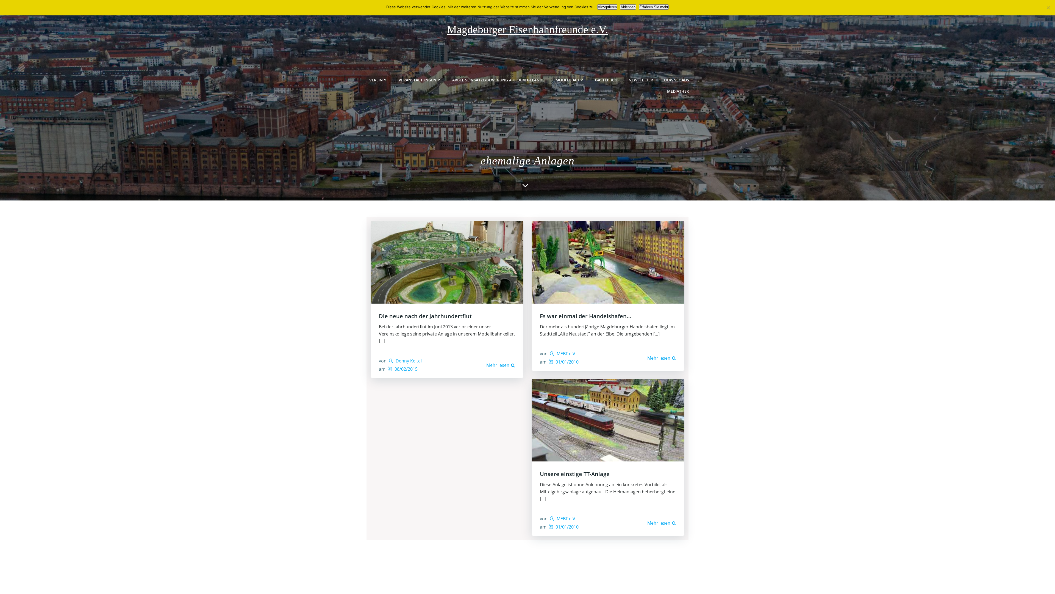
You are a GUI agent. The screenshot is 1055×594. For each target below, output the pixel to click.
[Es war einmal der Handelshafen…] (608, 262)
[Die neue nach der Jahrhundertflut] (447, 262)
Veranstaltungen (417, 79)
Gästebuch (606, 79)
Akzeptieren (607, 7)
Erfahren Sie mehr (653, 7)
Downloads (676, 79)
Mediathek (678, 91)
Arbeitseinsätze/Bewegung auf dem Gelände (498, 79)
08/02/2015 (406, 369)
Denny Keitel (409, 361)
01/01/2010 (567, 362)
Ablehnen (628, 7)
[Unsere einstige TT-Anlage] (608, 420)
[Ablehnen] (1048, 7)
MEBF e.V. (566, 354)
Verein (376, 79)
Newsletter (641, 79)
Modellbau (567, 79)
